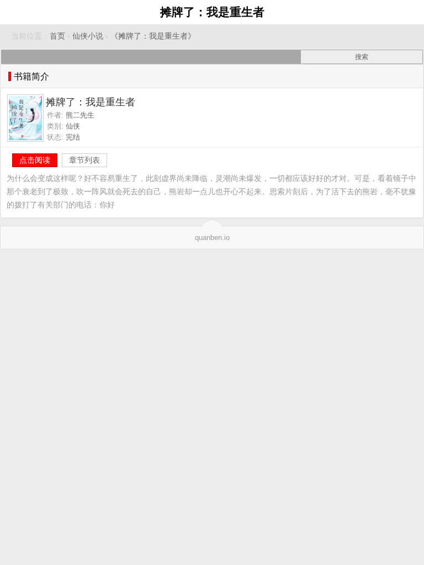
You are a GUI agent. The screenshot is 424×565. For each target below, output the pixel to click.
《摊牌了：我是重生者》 (152, 36)
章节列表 (84, 160)
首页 (57, 36)
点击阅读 (34, 160)
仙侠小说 (87, 36)
